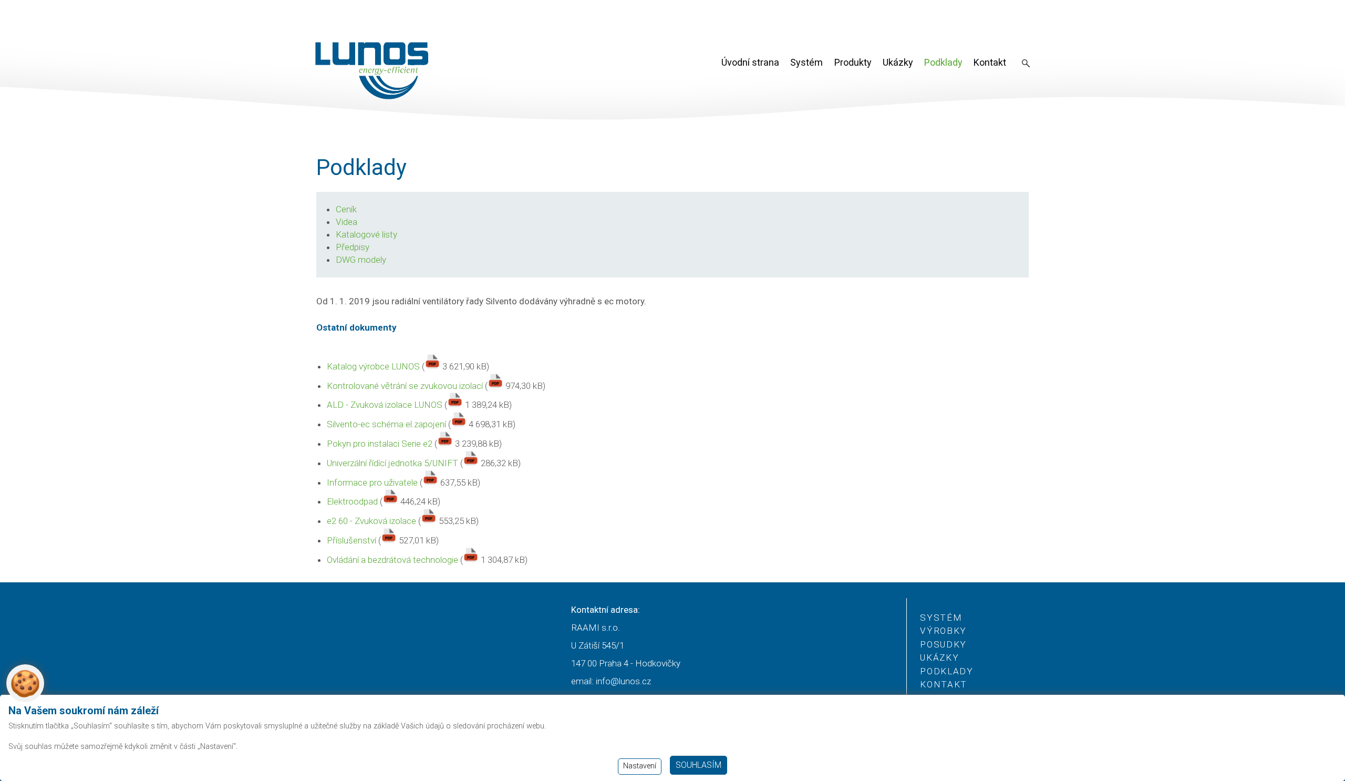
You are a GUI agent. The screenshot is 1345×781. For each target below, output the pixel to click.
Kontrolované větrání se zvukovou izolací (405, 386)
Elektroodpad (352, 501)
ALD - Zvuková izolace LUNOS (384, 404)
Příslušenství (351, 540)
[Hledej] (1026, 64)
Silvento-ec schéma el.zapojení (386, 424)
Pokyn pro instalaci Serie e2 (379, 443)
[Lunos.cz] (372, 70)
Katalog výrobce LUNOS (373, 366)
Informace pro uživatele (372, 482)
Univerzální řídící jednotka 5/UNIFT (392, 463)
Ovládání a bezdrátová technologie (392, 559)
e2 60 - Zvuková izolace (371, 521)
